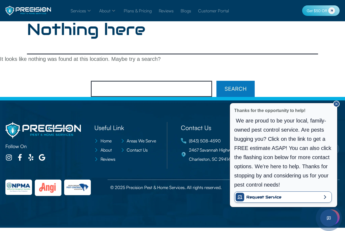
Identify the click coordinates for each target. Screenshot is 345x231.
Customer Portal (213, 10)
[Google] (42, 157)
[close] (336, 104)
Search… (102, 73)
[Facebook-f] (19, 157)
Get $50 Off (317, 10)
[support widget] (328, 218)
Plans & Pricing (138, 10)
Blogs (186, 10)
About (105, 10)
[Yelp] (30, 157)
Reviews (166, 10)
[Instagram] (8, 157)
